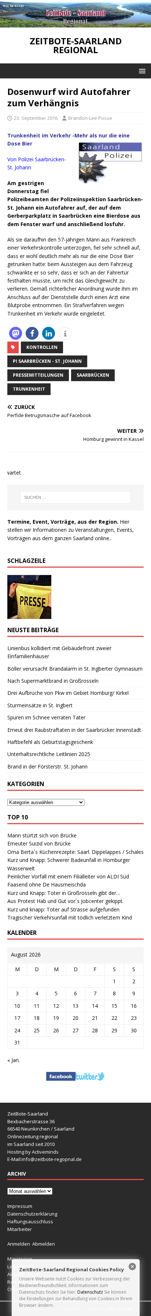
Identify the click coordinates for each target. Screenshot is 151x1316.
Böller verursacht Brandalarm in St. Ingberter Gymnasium (75, 668)
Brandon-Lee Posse (90, 118)
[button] (141, 70)
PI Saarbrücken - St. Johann (47, 361)
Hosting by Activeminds (33, 1152)
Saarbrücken (93, 375)
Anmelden (18, 1244)
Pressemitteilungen (38, 375)
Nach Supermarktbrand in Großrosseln (53, 680)
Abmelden (43, 1244)
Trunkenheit (29, 389)
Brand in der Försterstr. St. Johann (47, 766)
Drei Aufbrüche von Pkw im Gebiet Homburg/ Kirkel (68, 692)
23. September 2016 (36, 118)
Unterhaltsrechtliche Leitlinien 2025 (48, 754)
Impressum (19, 1206)
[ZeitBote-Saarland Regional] (75, 23)
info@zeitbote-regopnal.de (52, 1159)
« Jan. (13, 1060)
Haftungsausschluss (30, 1221)
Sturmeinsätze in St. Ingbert (40, 705)
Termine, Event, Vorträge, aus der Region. (62, 521)
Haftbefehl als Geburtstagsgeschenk (50, 741)
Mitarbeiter (19, 1229)
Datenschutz (90, 1292)
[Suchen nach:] (75, 497)
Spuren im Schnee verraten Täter (46, 717)
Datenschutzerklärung (32, 1213)
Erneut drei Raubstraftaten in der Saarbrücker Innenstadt (74, 729)
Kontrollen (42, 347)
